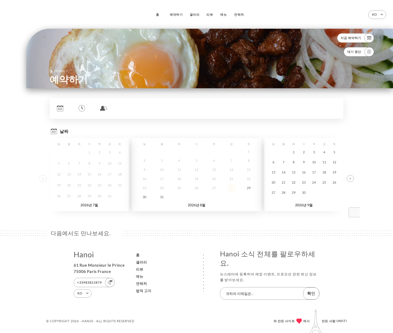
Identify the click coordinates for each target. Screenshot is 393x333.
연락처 (239, 14)
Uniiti (342, 321)
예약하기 (176, 14)
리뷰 (209, 14)
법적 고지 (144, 290)
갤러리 (195, 14)
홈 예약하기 (59, 71)
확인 (311, 293)
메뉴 (223, 14)
